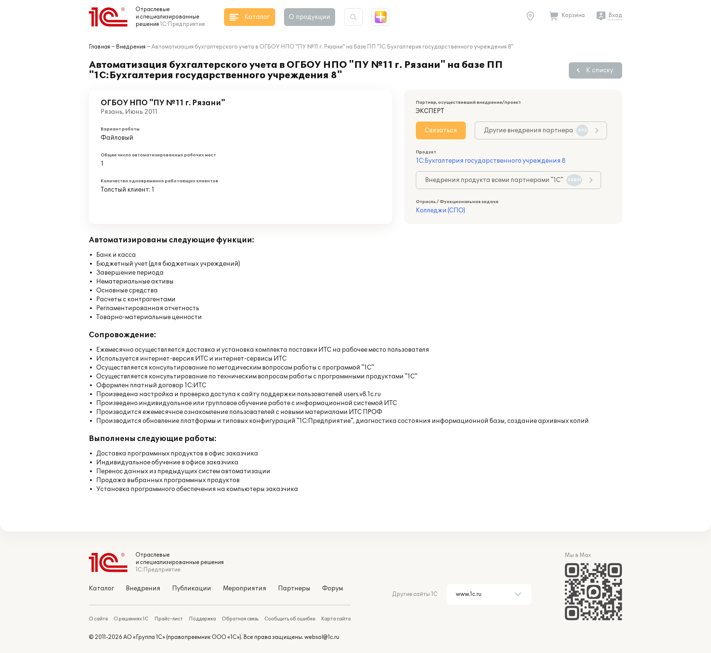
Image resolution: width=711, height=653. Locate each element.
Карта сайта (336, 619)
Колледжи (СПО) (440, 210)
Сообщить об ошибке (289, 619)
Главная (99, 47)
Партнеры (294, 588)
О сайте (98, 619)
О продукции (309, 17)
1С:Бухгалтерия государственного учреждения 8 (490, 161)
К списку (599, 70)
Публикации (191, 588)
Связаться (441, 130)
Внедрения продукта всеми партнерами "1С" (503, 180)
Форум (332, 588)
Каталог (101, 588)
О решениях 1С (131, 619)
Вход (615, 15)
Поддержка (202, 619)
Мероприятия (244, 588)
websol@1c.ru (321, 637)
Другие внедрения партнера (535, 130)
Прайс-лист (168, 619)
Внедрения (131, 47)
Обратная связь (240, 619)
